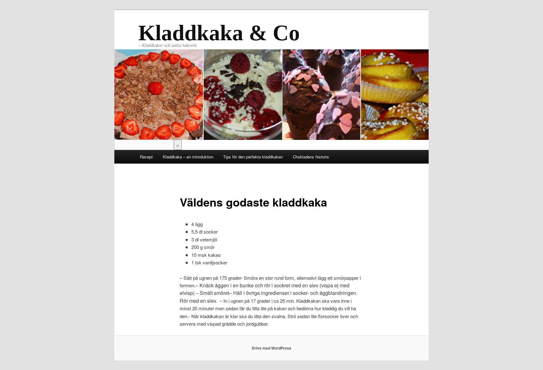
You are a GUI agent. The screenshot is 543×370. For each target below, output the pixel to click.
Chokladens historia (311, 157)
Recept (146, 157)
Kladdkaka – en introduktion (188, 157)
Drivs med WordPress (271, 348)
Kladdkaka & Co (219, 33)
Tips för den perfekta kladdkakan (253, 157)
